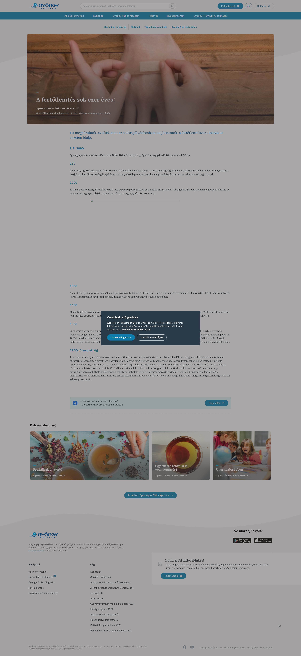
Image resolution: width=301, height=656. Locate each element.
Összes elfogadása (121, 337)
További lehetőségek (152, 337)
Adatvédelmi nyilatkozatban (136, 329)
